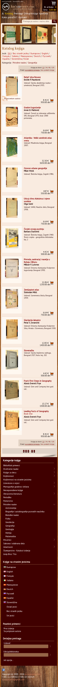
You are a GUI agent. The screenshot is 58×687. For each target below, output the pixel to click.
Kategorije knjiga (11, 460)
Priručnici (7, 540)
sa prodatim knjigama (32, 70)
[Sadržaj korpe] (54, 3)
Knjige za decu (9, 472)
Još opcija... (9, 660)
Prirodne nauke (19, 62)
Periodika (7, 497)
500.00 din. (46, 252)
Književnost (8, 476)
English (45, 53)
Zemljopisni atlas (31, 289)
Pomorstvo (8, 501)
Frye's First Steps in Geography (38, 380)
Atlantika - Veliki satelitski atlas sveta (38, 139)
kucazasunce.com (32, 674)
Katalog (9, 13)
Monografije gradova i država (16, 486)
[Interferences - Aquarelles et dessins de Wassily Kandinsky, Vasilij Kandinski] (42, 34)
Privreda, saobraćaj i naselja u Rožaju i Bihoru (37, 260)
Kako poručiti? (9, 17)
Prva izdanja (9, 628)
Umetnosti (8, 547)
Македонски (26, 56)
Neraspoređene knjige (13, 490)
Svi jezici (10, 615)
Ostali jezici (12, 606)
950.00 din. (46, 101)
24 (46, 68)
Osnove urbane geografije (35, 168)
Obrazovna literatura (12, 493)
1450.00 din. (45, 344)
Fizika (7, 518)
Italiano (15, 56)
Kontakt (22, 17)
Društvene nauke (10, 469)
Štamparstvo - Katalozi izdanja (16, 550)
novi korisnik (6, 1)
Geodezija (9, 522)
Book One (28, 413)
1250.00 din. (45, 283)
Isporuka (43, 13)
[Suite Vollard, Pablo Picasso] (26, 34)
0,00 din (52, 9)
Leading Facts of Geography (36, 411)
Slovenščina (17, 58)
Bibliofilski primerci (11, 465)
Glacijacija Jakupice (32, 320)
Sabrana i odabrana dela (13, 543)
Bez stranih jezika (20, 53)
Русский (46, 56)
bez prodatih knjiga (47, 70)
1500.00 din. (45, 404)
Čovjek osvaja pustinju (34, 229)
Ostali (26, 58)
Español (6, 58)
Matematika (10, 536)
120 (53, 68)
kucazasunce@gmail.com (13, 679)
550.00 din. (46, 192)
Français (6, 56)
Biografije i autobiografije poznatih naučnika (24, 511)
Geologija (9, 529)
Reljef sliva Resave (32, 77)
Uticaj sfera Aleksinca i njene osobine (37, 200)
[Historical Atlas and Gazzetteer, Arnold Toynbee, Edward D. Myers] (10, 34)
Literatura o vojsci (11, 483)
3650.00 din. (45, 161)
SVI (9, 53)
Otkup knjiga (31, 13)
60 (49, 68)
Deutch (37, 56)
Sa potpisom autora (12, 631)
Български (35, 53)
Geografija (32, 62)
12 (43, 68)
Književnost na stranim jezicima (17, 479)
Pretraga (18, 13)
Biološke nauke (12, 515)
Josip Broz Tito (9, 554)
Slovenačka (29, 350)
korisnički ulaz (18, 1)
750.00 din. (46, 131)
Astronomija (10, 508)
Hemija (8, 532)
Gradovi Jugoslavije (32, 107)
